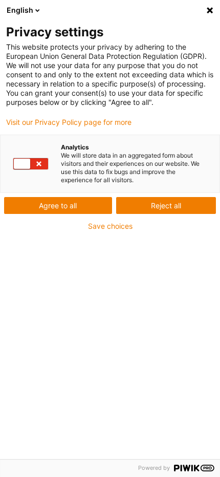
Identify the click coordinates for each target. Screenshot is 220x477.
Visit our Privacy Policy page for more (68, 122)
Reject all (166, 205)
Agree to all (58, 205)
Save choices (110, 226)
